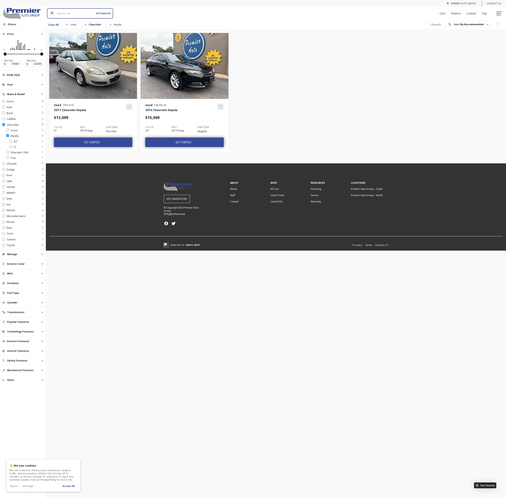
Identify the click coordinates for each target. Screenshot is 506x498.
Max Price (31, 61)
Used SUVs (276, 201)
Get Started (92, 142)
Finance (456, 13)
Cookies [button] (380, 245)
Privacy (357, 245)
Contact (471, 13)
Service (315, 195)
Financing (316, 189)
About (233, 189)
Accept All (68, 486)
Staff (232, 195)
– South (366, 189)
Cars (442, 13)
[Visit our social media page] (166, 223)
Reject (14, 486)
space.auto (193, 244)
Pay (484, 13)
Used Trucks (277, 195)
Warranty (316, 201)
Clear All (53, 24)
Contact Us (493, 3)
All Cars (274, 189)
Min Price (8, 61)
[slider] (5, 54)
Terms (368, 245)
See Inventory (176, 199)
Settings (28, 486)
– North (367, 195)
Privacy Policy (48, 479)
